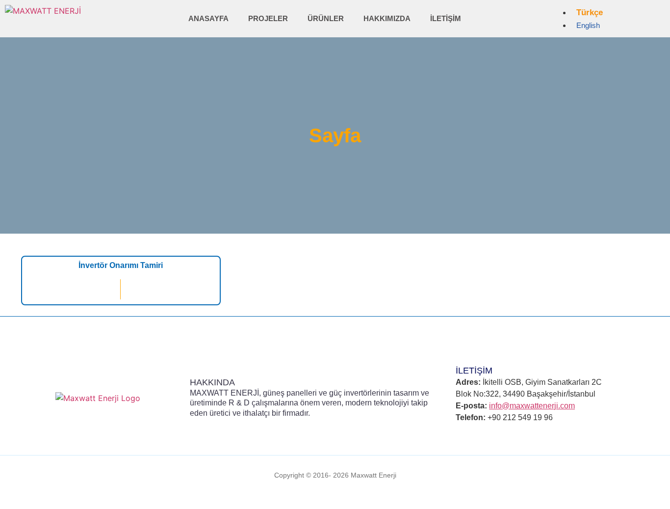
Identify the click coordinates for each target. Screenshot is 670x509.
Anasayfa (208, 18)
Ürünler (326, 18)
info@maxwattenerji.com (532, 406)
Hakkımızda (387, 18)
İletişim (445, 18)
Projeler (268, 18)
